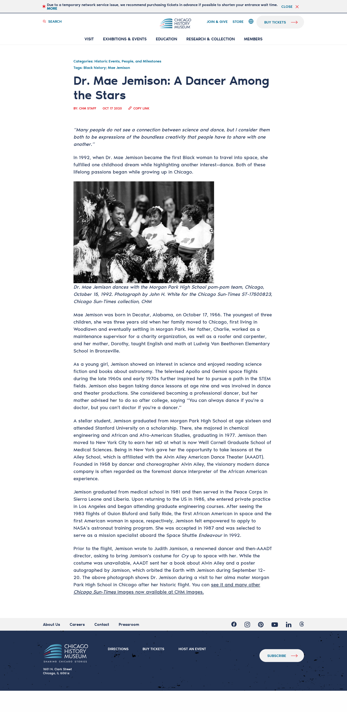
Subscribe (276, 655)
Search (55, 21)
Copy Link (141, 108)
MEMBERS (253, 39)
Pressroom (129, 624)
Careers (77, 624)
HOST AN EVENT (192, 648)
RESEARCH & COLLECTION (210, 39)
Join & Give (217, 22)
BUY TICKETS (153, 648)
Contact (101, 624)
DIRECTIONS (118, 648)
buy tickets (275, 22)
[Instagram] (247, 624)
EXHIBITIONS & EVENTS (125, 39)
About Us (51, 624)
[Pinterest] (260, 624)
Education (166, 39)
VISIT (89, 39)
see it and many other (235, 584)
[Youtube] (274, 624)
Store (238, 22)
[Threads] (301, 624)
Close (287, 6)
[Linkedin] (288, 624)
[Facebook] (234, 624)
